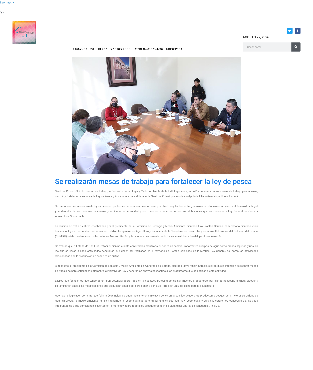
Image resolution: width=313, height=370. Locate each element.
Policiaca (99, 49)
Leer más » (7, 2)
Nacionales (120, 49)
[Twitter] (290, 31)
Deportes (174, 49)
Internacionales (148, 49)
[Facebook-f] (298, 31)
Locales (80, 49)
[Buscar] (296, 47)
